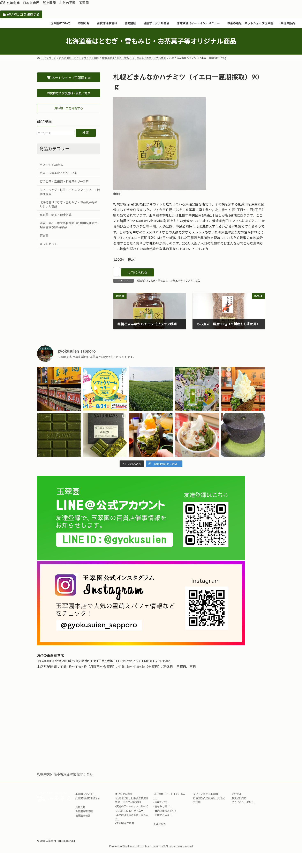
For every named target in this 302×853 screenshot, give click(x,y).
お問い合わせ (239, 798)
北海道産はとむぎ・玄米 (129, 810)
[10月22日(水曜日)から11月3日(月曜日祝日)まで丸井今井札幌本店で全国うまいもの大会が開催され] (243, 435)
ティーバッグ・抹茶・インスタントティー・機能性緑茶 (70, 192)
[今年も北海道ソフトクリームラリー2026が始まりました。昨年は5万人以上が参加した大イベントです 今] (105, 389)
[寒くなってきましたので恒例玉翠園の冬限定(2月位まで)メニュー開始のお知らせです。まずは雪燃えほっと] (197, 435)
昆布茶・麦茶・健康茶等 (55, 215)
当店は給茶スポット (166, 810)
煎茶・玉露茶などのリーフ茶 (58, 173)
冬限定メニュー (163, 814)
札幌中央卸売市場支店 (87, 798)
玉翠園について (84, 793)
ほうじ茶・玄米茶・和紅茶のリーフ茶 (64, 181)
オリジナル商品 (123, 793)
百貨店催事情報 (84, 811)
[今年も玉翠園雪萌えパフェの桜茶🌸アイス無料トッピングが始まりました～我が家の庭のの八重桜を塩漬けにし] (243, 389)
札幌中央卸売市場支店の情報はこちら (65, 774)
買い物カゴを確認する (23, 14)
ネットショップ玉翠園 (205, 793)
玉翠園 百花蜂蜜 (125, 823)
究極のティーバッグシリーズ (132, 806)
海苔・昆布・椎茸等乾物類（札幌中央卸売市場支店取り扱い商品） (68, 225)
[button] (68, 93)
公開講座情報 (82, 815)
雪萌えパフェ (162, 802)
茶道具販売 (159, 824)
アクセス (236, 793)
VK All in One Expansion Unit (177, 845)
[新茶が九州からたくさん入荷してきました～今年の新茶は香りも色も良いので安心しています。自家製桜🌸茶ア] (197, 389)
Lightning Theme (150, 845)
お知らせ (80, 807)
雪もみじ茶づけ (163, 806)
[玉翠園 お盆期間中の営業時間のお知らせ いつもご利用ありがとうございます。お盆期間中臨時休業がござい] (59, 389)
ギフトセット (48, 244)
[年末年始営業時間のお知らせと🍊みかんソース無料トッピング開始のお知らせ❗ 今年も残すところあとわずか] (151, 435)
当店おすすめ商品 (51, 165)
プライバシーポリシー (244, 802)
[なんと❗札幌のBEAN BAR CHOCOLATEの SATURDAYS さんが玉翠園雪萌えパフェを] (105, 435)
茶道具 (44, 235)
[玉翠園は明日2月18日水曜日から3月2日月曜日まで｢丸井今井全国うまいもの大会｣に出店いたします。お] (59, 435)
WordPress (128, 845)
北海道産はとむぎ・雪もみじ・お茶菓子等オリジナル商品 (168, 280)
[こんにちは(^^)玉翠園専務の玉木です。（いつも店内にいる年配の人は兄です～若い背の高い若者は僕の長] (151, 389)
